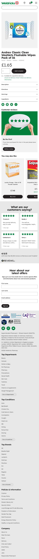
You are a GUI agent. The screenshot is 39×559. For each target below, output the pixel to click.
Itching (3, 427)
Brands (9, 60)
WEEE (3, 550)
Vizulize (3, 478)
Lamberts (4, 457)
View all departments (8, 394)
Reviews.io (25, 256)
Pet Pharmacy (5, 367)
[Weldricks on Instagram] (8, 328)
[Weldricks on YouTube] (13, 328)
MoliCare (4, 460)
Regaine (3, 472)
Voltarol (3, 481)
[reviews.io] (8, 261)
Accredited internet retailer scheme (16, 339)
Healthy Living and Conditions (10, 523)
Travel (3, 385)
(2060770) (32, 333)
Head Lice (4, 421)
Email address (5, 298)
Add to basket (19, 71)
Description (5, 84)
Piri (2, 466)
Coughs (3, 418)
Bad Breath (4, 406)
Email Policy (5, 547)
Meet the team (5, 535)
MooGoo (4, 463)
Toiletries (4, 382)
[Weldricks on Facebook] (3, 328)
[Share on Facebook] (2, 104)
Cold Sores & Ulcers (7, 412)
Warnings (4, 94)
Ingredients (5, 99)
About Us (4, 532)
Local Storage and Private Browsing (12, 508)
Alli (2, 448)
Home (3, 60)
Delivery (3, 541)
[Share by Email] (16, 104)
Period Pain (4, 430)
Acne (2, 403)
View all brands (6, 484)
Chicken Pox (5, 409)
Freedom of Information (8, 511)
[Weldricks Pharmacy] (10, 3)
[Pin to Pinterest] (11, 104)
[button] (36, 3)
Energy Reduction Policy (8, 520)
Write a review (8, 149)
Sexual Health (5, 376)
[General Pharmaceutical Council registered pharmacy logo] (16, 315)
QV (2, 469)
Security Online (5, 505)
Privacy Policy (5, 496)
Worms (3, 436)
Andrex (15, 60)
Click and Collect (6, 544)
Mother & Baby (5, 364)
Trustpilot (34, 256)
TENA (3, 475)
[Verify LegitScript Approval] (4, 322)
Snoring (3, 433)
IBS (2, 424)
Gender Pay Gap (6, 514)
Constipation (5, 415)
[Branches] (24, 3)
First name (4, 283)
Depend (3, 454)
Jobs (2, 553)
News (3, 538)
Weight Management (7, 391)
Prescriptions (5, 373)
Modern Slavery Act (7, 502)
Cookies (3, 493)
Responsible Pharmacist (8, 556)
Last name (4, 290)
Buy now (13, 196)
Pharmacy (4, 370)
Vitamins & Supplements (8, 388)
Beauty (3, 358)
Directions (4, 89)
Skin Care (4, 379)
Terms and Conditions (8, 499)
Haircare (3, 361)
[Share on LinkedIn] (7, 104)
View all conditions (7, 439)
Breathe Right (5, 451)
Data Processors (6, 517)
